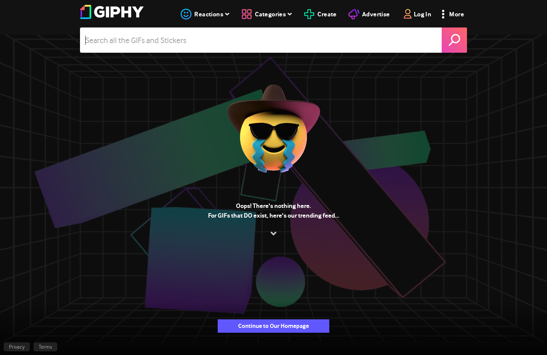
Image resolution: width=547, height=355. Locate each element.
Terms (45, 347)
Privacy (17, 347)
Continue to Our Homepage (273, 325)
